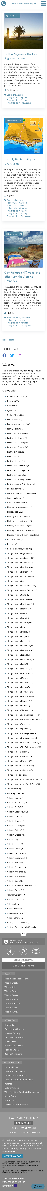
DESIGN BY (7, 1186)
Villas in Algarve (14, 798)
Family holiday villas (15, 200)
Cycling (10, 410)
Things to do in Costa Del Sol (20, 590)
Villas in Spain (13, 881)
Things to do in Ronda (17, 705)
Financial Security (12, 1033)
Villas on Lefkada (14, 908)
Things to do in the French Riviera (22, 742)
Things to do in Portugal (17, 100)
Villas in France (14, 825)
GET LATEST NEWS (23, 965)
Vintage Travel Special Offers (20, 927)
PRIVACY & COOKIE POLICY (13, 1182)
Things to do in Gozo (16, 618)
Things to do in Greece (17, 622)
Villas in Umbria (14, 899)
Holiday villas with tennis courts (21, 535)
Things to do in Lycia (16, 664)
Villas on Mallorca (15, 913)
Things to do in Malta (16, 678)
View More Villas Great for (16, 1104)
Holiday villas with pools (17, 208)
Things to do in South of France (21, 715)
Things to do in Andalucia (18, 558)
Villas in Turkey (14, 890)
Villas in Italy (12, 839)
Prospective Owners (13, 1045)
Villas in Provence (15, 871)
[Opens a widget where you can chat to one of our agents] (38, 1187)
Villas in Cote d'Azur (16, 811)
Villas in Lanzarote (15, 858)
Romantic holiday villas (17, 548)
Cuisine (10, 405)
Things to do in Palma (17, 687)
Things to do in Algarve (17, 97)
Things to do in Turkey (17, 751)
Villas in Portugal (14, 867)
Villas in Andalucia (15, 802)
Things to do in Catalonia (18, 576)
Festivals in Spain (15, 475)
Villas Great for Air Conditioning (18, 1079)
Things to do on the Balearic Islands (23, 779)
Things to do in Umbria (17, 761)
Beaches (11, 401)
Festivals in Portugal (16, 470)
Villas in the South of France (19, 885)
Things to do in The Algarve (19, 103)
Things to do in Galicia (17, 613)
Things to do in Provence (18, 696)
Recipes (10, 544)
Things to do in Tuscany (18, 756)
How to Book (10, 1025)
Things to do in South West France (22, 719)
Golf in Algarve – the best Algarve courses (20, 56)
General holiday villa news (18, 317)
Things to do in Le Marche (19, 659)
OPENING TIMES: (16, 941)
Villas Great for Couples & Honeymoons (22, 1092)
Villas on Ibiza (13, 904)
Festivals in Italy (14, 461)
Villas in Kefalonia (15, 853)
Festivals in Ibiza (14, 452)
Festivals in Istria (14, 456)
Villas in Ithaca (13, 844)
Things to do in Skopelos (18, 710)
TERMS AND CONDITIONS (13, 1178)
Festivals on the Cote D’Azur (19, 484)
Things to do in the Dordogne (20, 738)
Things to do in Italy (16, 636)
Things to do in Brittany (17, 571)
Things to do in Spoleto (17, 728)
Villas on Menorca (15, 918)
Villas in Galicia (14, 830)
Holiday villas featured (17, 202)
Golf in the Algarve (15, 95)
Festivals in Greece (15, 447)
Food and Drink (14, 488)
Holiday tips (12, 511)
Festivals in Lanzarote (17, 465)
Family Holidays (14, 428)
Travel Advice (10, 1041)
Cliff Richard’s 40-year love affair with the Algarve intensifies (22, 276)
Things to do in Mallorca (18, 673)
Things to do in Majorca (18, 668)
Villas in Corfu (13, 807)
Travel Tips (12, 788)
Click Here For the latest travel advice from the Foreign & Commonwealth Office (22, 1171)
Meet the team (13, 539)
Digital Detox (10, 1096)
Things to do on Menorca (18, 770)
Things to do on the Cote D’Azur (21, 784)
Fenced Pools (10, 1100)
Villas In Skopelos (15, 876)
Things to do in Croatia (17, 599)
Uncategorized (13, 793)
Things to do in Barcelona (18, 562)
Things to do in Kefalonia (18, 645)
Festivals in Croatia (15, 438)
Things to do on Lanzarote (19, 765)
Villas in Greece (14, 835)
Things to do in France (17, 608)
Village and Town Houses (15, 1075)
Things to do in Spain (16, 724)
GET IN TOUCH (23, 1123)
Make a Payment (11, 1049)
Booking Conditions (13, 1054)
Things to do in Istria (16, 631)
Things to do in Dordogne (18, 604)
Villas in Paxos (13, 862)
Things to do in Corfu (16, 581)
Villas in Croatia (14, 821)
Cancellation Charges (14, 1029)
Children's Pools (11, 1088)
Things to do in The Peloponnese (22, 747)
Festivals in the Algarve (17, 479)
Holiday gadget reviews (17, 507)
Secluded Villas (11, 1067)
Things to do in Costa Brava (19, 585)
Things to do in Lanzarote (18, 650)
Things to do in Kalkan (17, 641)
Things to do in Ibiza (16, 627)
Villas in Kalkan (14, 848)
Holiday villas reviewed (17, 205)
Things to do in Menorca (18, 682)
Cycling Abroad (14, 415)
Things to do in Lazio (16, 655)
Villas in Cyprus (11, 991)
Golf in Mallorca (14, 498)
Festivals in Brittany (16, 433)
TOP (23, 933)
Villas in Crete (13, 816)
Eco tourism (12, 419)
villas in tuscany (14, 894)
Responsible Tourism (14, 1037)
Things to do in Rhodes (17, 701)
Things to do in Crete (16, 595)
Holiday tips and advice (17, 320)
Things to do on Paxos (17, 775)
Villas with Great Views (14, 1071)
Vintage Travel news (16, 922)
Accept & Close (12, 1156)
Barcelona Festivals (16, 396)
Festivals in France (15, 442)
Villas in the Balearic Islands (16, 978)
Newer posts (8, 339)
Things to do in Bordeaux (18, 567)
